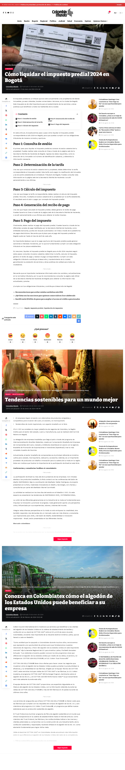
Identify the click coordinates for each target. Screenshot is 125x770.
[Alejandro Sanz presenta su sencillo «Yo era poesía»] (92, 424)
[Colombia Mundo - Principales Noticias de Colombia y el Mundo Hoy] (62, 13)
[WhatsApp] (13, 12)
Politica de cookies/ (61, 4)
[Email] (112, 88)
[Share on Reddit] (6, 134)
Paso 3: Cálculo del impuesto (28, 126)
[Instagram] (11, 12)
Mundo (8, 394)
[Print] (118, 88)
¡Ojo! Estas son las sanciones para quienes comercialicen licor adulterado (45, 296)
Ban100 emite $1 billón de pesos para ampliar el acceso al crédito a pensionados (47, 299)
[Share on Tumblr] (6, 129)
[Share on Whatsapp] (100, 88)
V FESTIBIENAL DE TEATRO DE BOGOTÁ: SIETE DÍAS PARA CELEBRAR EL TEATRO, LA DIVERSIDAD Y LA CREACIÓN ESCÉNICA (110, 661)
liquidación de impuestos (53, 308)
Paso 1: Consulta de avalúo (26, 118)
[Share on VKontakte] (106, 88)
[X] (5, 12)
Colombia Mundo (12, 86)
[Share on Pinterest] (6, 115)
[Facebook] (3, 12)
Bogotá (27, 308)
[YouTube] (8, 12)
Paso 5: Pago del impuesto (59, 124)
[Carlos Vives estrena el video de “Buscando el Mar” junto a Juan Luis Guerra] (92, 131)
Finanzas (9, 68)
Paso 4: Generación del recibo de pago (61, 120)
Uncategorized (18, 394)
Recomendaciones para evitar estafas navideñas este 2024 (39, 292)
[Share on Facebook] (94, 88)
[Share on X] (97, 88)
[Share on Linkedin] (103, 88)
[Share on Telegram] (109, 88)
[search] (112, 13)
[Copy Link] (115, 88)
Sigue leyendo (62, 539)
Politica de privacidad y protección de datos (36, 4)
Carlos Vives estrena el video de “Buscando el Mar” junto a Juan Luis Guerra (110, 130)
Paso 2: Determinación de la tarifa (30, 122)
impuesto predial (36, 308)
